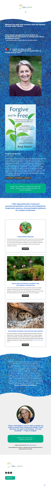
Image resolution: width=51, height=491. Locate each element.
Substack (9, 478)
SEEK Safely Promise (31, 445)
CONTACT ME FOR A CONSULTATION (25, 438)
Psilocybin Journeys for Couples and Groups (25, 331)
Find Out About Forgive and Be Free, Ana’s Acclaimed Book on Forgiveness (25, 188)
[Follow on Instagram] (9, 473)
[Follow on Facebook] (6, 473)
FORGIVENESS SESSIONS (25, 237)
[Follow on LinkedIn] (11, 473)
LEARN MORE (25, 248)
